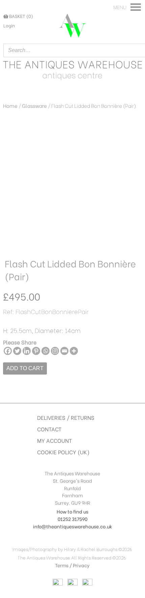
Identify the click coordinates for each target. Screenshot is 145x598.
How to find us (72, 511)
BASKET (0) (20, 16)
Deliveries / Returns (65, 417)
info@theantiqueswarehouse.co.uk (72, 526)
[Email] (64, 351)
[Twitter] (17, 351)
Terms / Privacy (72, 565)
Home (10, 105)
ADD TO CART (25, 368)
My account (54, 440)
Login (9, 25)
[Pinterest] (36, 351)
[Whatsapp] (45, 351)
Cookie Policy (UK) (63, 452)
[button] (119, 7)
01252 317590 (72, 518)
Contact (49, 429)
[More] (74, 351)
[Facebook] (8, 351)
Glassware (34, 105)
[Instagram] (55, 351)
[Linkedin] (27, 351)
